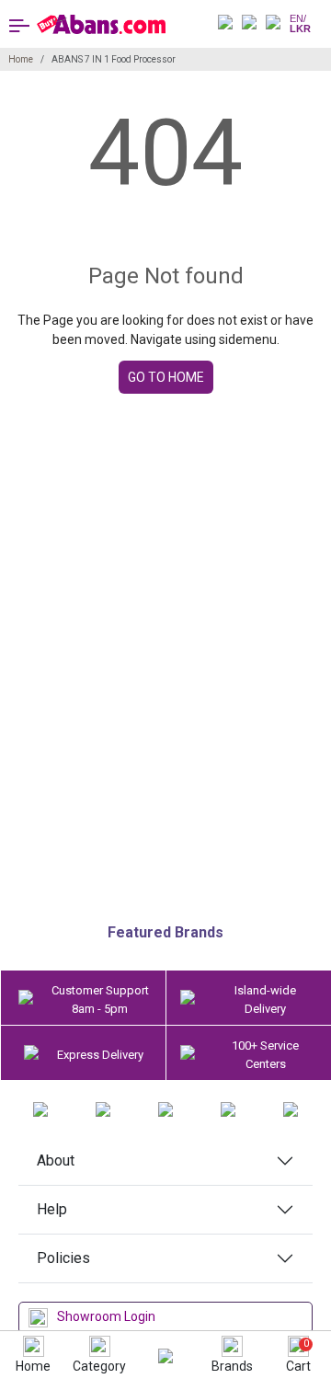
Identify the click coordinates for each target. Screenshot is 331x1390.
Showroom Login (106, 1316)
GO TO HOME (166, 377)
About (55, 1160)
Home (20, 59)
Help (52, 1209)
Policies (63, 1258)
